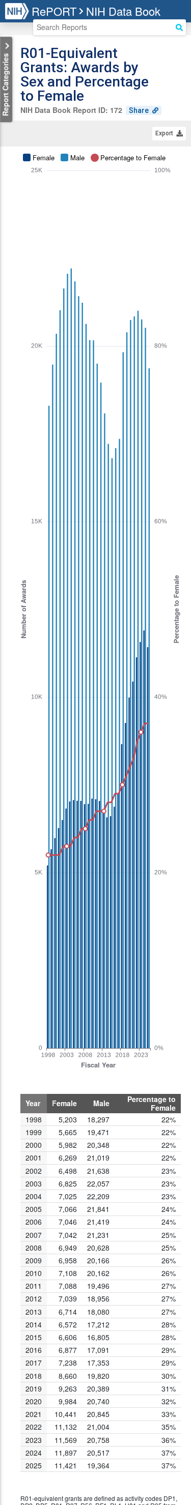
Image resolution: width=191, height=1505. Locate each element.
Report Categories (5, 83)
